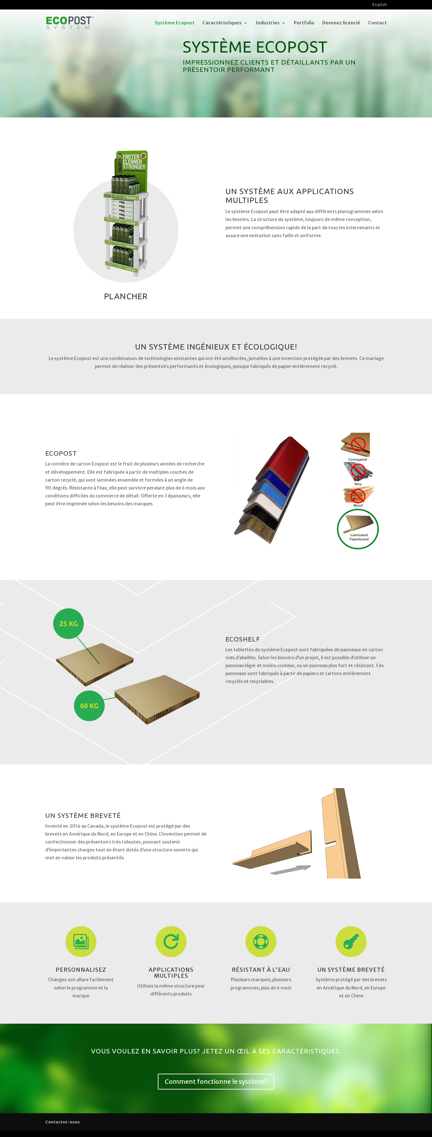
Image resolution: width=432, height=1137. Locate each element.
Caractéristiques (222, 23)
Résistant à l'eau (261, 969)
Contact (377, 23)
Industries (268, 23)
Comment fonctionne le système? (216, 1081)
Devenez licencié (341, 23)
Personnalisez (81, 969)
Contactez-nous (62, 1122)
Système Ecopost (174, 23)
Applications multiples (171, 973)
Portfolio (304, 23)
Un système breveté (351, 969)
